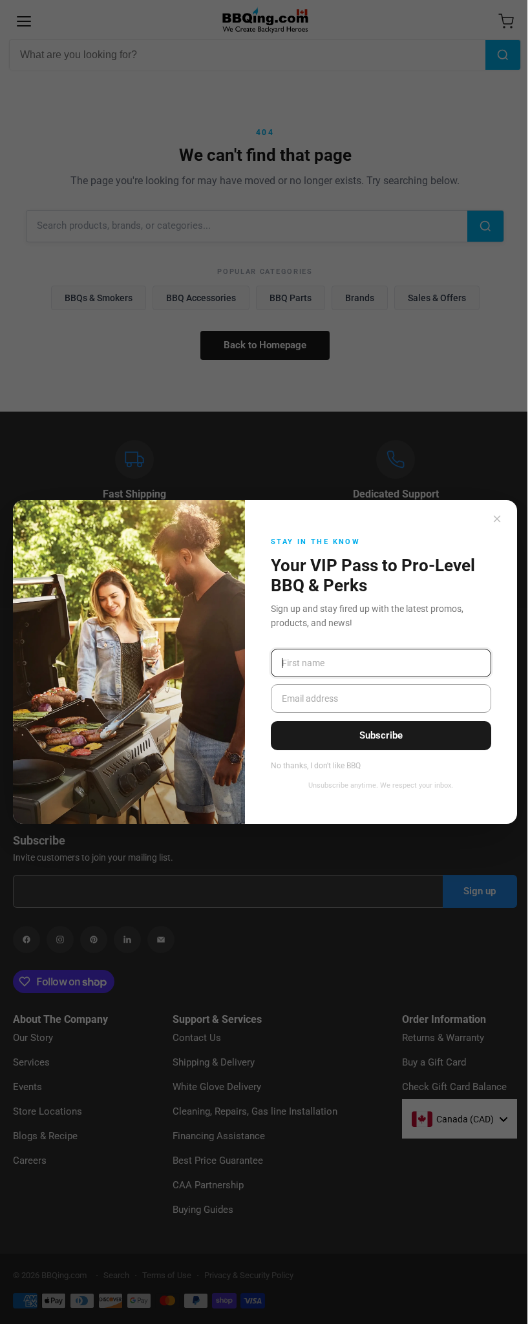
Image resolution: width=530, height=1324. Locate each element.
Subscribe (381, 735)
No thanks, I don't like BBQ (316, 766)
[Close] (497, 519)
